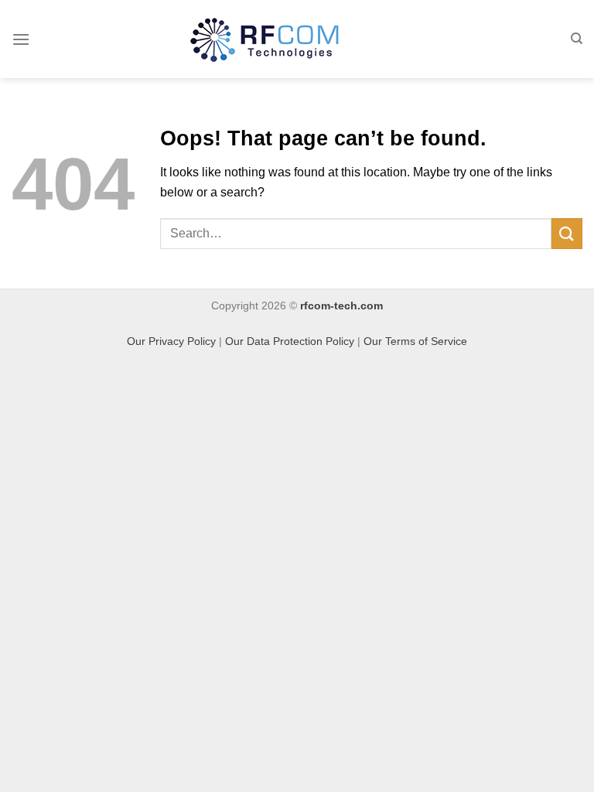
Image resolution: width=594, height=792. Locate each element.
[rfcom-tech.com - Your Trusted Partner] (264, 39)
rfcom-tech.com (341, 305)
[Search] (576, 38)
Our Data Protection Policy (289, 341)
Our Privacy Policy (171, 341)
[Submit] (566, 233)
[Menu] (21, 39)
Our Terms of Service (415, 341)
